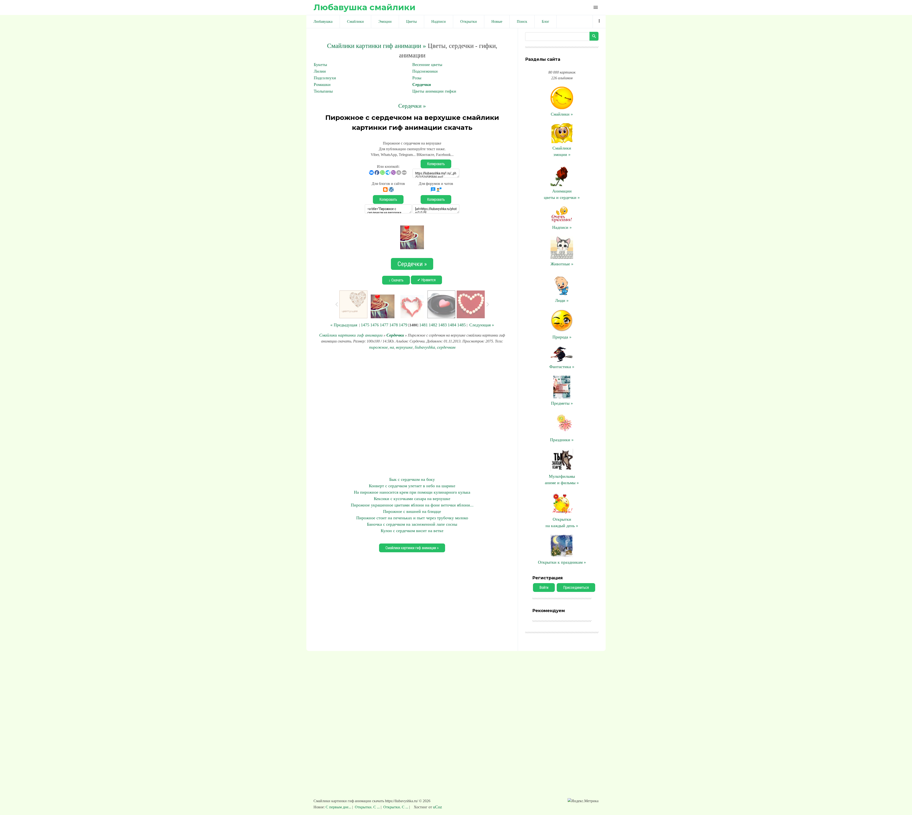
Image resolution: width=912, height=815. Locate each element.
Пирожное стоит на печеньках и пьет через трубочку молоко (412, 517)
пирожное (378, 347)
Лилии (320, 71)
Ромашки (322, 84)
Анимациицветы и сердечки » (562, 194)
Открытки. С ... (367, 807)
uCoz (437, 807)
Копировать (436, 164)
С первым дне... (339, 807)
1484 (452, 325)
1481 (423, 325)
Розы (416, 77)
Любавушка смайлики (364, 7)
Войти (543, 587)
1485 (461, 325)
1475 (365, 325)
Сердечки (421, 84)
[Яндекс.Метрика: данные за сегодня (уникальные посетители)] (583, 801)
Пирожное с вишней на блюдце (412, 511)
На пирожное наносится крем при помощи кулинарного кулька (412, 492)
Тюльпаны (323, 91)
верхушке (404, 347)
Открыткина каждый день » (562, 522)
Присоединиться (576, 587)
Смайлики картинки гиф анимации (351, 335)
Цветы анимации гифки (434, 91)
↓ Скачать (396, 280)
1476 (374, 325)
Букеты (320, 64)
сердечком (446, 347)
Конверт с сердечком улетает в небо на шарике (412, 485)
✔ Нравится (426, 280)
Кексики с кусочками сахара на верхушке (412, 498)
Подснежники (425, 71)
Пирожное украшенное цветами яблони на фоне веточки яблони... (412, 505)
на (392, 347)
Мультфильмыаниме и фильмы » (562, 479)
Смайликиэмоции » (561, 151)
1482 (433, 325)
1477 (384, 325)
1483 (442, 325)
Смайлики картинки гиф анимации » (376, 45)
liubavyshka (425, 347)
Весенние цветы (427, 64)
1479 (403, 325)
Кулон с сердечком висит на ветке (412, 530)
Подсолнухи (325, 77)
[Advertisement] (412, 413)
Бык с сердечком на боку (412, 479)
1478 (393, 325)
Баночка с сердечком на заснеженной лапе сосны (412, 524)
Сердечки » (412, 106)
